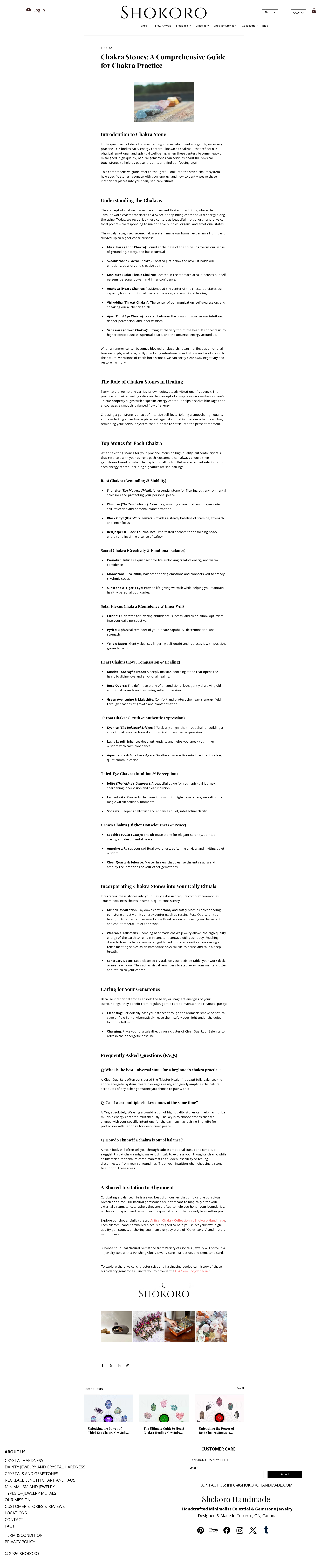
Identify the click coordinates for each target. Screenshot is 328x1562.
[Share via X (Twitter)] (110, 1365)
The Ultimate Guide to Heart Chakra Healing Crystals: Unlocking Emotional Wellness (164, 1430)
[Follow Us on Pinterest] (200, 1530)
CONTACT (14, 1519)
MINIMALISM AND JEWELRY (30, 1486)
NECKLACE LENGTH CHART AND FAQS (40, 1480)
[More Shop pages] (149, 26)
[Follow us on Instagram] (239, 1530)
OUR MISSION (17, 1499)
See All (240, 1388)
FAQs (9, 1526)
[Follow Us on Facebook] (226, 1530)
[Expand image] (127, 1315)
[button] (298, 12)
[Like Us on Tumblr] (266, 1530)
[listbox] (298, 12)
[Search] (259, 10)
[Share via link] (127, 1365)
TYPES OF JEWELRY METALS (30, 1493)
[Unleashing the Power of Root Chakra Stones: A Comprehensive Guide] (219, 1408)
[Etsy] (213, 1530)
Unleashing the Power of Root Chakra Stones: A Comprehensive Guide (216, 1430)
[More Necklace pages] (190, 26)
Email (194, 1467)
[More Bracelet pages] (208, 26)
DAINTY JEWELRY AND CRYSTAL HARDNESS (45, 1467)
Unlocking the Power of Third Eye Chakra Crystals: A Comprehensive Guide (107, 1430)
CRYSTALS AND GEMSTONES (31, 1473)
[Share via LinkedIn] (119, 1365)
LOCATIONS (16, 1513)
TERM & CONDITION (24, 1535)
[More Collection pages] (256, 26)
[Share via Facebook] (102, 1365)
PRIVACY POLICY (20, 1541)
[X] (252, 1530)
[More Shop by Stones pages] (236, 26)
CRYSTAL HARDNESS (24, 1460)
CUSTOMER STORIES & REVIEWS (35, 1506)
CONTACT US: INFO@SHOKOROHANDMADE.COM (246, 1485)
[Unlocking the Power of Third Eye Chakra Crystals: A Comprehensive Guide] (108, 1408)
